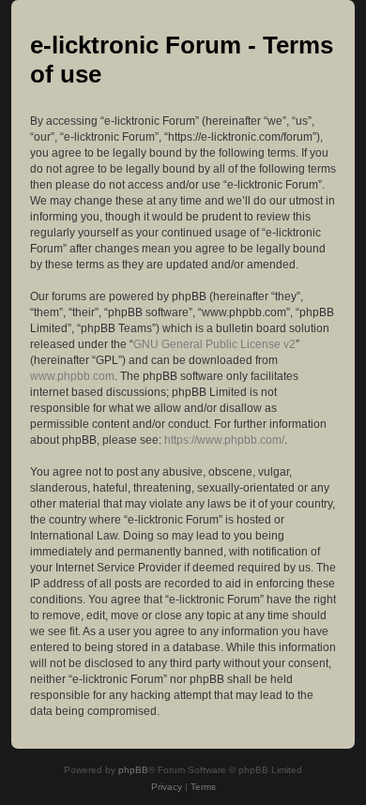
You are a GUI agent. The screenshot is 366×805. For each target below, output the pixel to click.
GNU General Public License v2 (214, 344)
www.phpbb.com (72, 376)
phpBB (133, 770)
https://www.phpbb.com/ (224, 440)
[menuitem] (166, 787)
